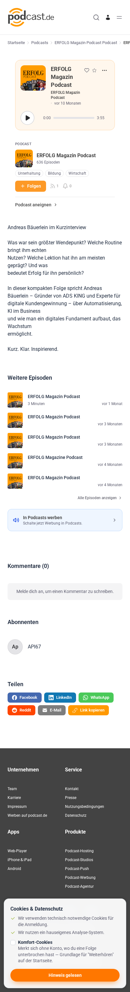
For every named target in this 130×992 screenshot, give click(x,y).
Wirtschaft (77, 173)
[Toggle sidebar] (119, 17)
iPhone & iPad (20, 860)
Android (14, 868)
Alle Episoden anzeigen (97, 498)
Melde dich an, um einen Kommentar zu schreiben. (65, 591)
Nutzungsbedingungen (84, 806)
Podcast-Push (77, 868)
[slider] (73, 118)
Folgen (34, 186)
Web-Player (17, 851)
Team (12, 789)
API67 (34, 647)
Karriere (14, 798)
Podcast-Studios (79, 860)
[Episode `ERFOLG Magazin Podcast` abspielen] (27, 118)
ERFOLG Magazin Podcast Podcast (86, 42)
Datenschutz (75, 815)
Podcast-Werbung (80, 877)
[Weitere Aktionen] (104, 70)
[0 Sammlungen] (94, 70)
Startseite (16, 42)
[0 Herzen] (86, 70)
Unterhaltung (29, 173)
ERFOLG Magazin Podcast (65, 95)
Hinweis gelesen (65, 975)
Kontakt (72, 789)
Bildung (54, 173)
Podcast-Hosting (79, 851)
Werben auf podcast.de (27, 815)
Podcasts (39, 42)
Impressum (17, 806)
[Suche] (96, 17)
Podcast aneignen (33, 204)
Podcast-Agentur (79, 886)
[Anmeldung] (108, 17)
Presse (70, 798)
